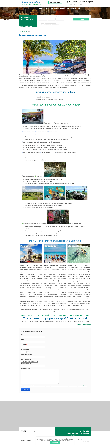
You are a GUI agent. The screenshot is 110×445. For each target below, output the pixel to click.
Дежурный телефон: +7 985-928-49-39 (72, 3)
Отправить (25, 389)
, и (55, 386)
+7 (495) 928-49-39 (72, 1)
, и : (50, 23)
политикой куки (55, 24)
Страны (25, 31)
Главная (21, 31)
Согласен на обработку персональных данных (36, 386)
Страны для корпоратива (84, 324)
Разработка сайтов (83, 439)
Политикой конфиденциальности (62, 440)
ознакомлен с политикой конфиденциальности (48, 23)
